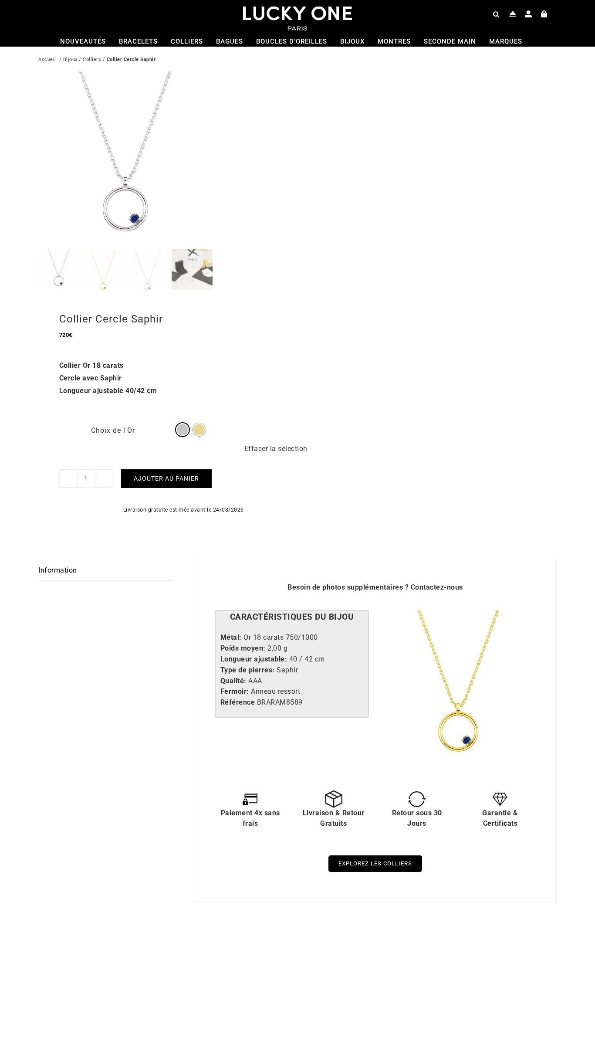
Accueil (47, 59)
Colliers (92, 59)
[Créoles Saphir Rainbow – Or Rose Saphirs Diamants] (151, 949)
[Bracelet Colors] (411, 949)
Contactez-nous (437, 587)
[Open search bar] (496, 13)
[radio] (182, 429)
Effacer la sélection (276, 448)
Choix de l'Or (113, 430)
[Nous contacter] (513, 13)
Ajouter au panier (166, 478)
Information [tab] (57, 570)
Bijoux (70, 59)
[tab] (292, 617)
